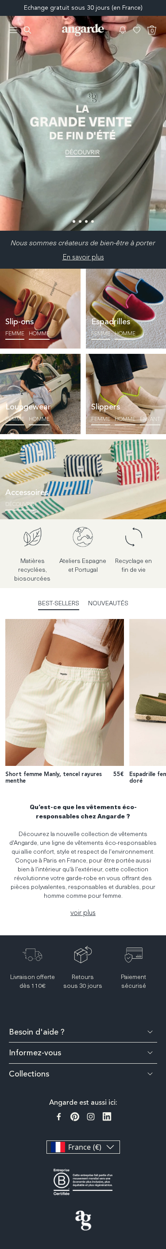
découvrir (19, 504)
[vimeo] (107, 1116)
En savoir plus (83, 257)
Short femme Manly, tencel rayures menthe (53, 777)
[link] (83, 123)
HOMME (125, 419)
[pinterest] (74, 1116)
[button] (122, 30)
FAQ (160, 1140)
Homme (39, 333)
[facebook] (58, 1116)
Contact (160, 1170)
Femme (14, 333)
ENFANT (150, 419)
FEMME (100, 419)
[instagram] (90, 1116)
